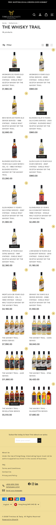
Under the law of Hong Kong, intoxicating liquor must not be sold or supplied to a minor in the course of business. (27, 457)
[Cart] (46, 15)
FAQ (3, 465)
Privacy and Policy (9, 475)
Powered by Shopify (10, 519)
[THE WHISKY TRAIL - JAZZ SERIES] (14, 365)
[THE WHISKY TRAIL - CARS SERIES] (41, 330)
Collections (13, 23)
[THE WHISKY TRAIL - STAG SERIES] (41, 365)
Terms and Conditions (11, 468)
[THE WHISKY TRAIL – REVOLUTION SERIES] (14, 401)
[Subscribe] (39, 440)
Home (4, 23)
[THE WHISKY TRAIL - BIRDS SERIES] (14, 330)
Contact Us (6, 472)
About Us (6, 452)
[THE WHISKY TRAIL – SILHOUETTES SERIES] (41, 401)
